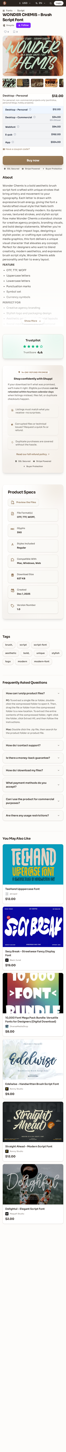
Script (21, 10)
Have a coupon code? (18, 149)
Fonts (9, 10)
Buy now (33, 160)
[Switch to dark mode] (50, 3)
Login (59, 3)
